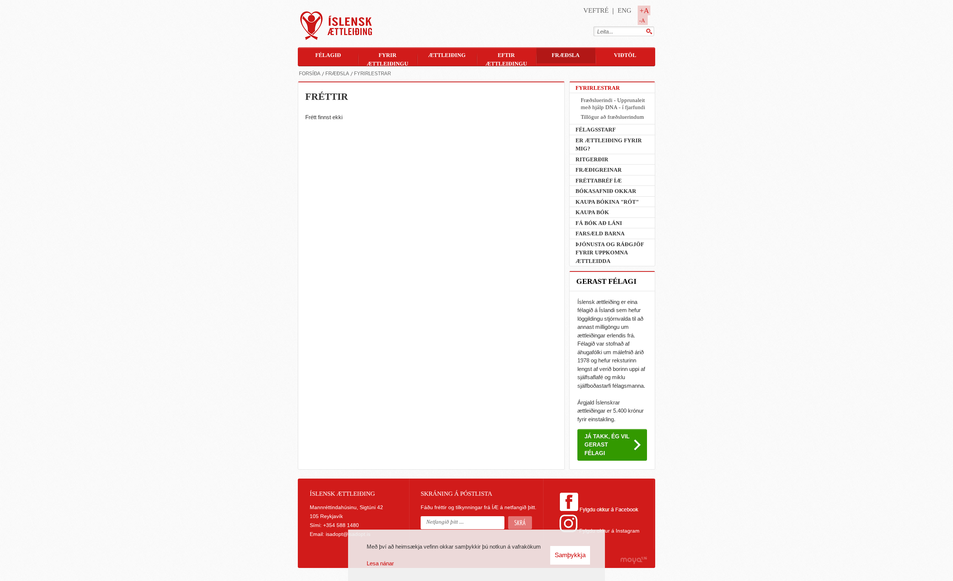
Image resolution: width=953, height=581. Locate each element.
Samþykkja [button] (570, 555)
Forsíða (310, 73)
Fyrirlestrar (372, 73)
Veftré (596, 10)
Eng (624, 10)
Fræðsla (337, 73)
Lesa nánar (380, 563)
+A (644, 10)
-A (642, 20)
